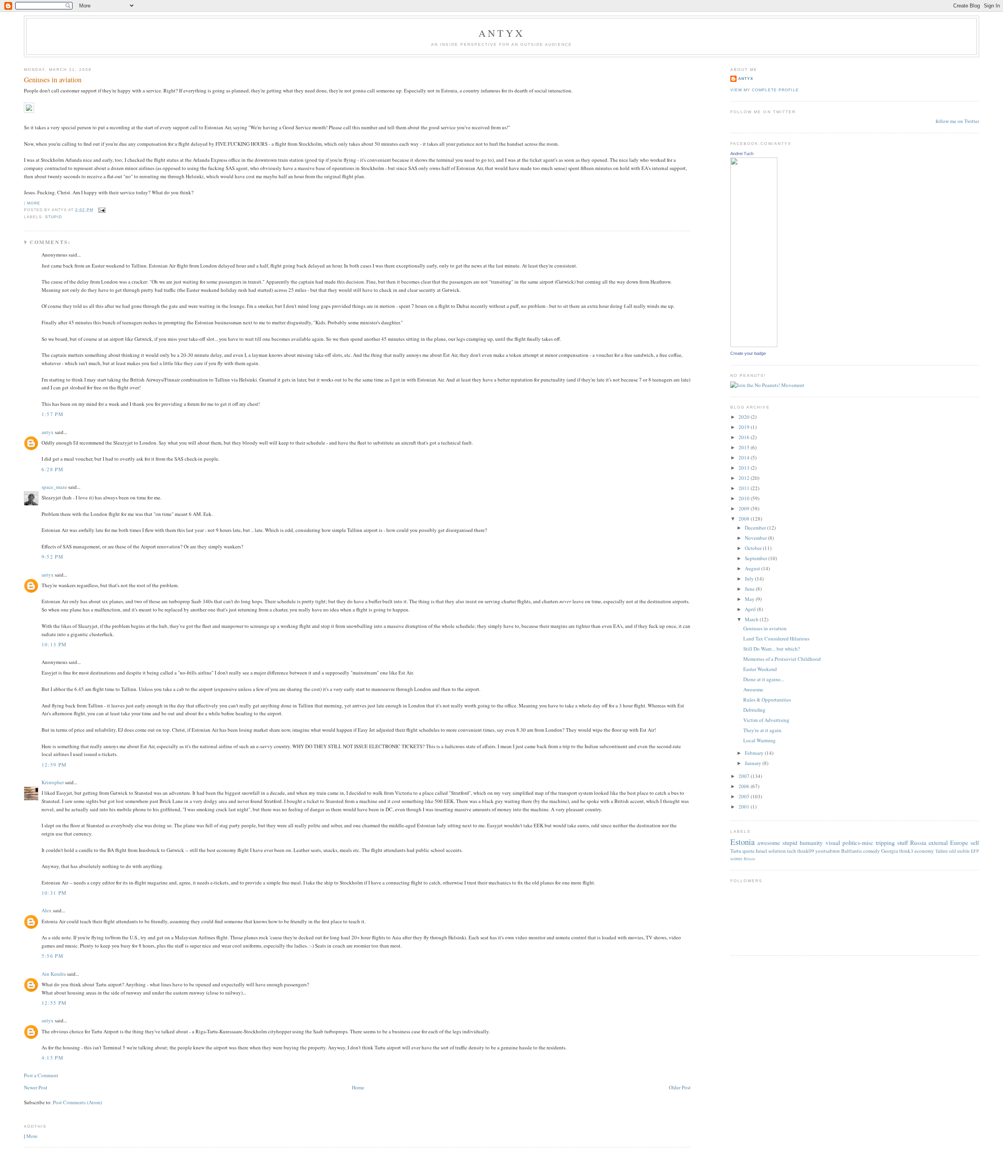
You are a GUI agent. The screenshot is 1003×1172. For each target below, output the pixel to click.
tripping (885, 842)
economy (924, 850)
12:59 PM (54, 764)
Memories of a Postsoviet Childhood (782, 658)
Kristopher (53, 782)
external (938, 842)
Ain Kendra (54, 973)
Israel (761, 850)
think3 (906, 850)
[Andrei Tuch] (753, 345)
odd (952, 851)
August (753, 568)
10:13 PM (54, 644)
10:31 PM (54, 892)
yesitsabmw (827, 850)
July (750, 578)
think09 (805, 850)
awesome (768, 842)
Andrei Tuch (741, 153)
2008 (745, 518)
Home (358, 1087)
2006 (745, 786)
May (750, 598)
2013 (745, 467)
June (750, 588)
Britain (749, 858)
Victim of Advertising (766, 719)
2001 (745, 806)
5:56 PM (52, 955)
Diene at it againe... (763, 679)
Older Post (680, 1087)
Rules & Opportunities (767, 699)
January (753, 763)
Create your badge (748, 353)
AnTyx (501, 33)
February (755, 752)
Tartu (735, 850)
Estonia (742, 841)
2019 (745, 426)
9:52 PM (52, 556)
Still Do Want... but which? (771, 648)
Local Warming (759, 740)
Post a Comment (41, 1075)
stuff (902, 842)
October (754, 548)
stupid (53, 217)
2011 (745, 488)
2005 (745, 796)
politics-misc (857, 842)
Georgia (889, 850)
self (974, 842)
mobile (963, 851)
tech (791, 850)
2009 (745, 508)
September (756, 558)
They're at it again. (762, 730)
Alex (47, 910)
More (33, 203)
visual (833, 842)
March (752, 619)
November (756, 537)
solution (777, 850)
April (751, 609)
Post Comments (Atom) (77, 1102)
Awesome (753, 689)
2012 (745, 477)
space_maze (54, 486)
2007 (745, 776)
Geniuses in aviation (52, 79)
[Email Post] (101, 210)
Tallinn (941, 851)
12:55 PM (54, 1002)
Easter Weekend (760, 669)
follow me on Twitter (957, 121)
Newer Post (35, 1087)
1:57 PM (52, 414)
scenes (736, 858)
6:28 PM (52, 469)
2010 (745, 498)
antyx (48, 432)
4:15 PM (52, 1057)
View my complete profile (764, 90)
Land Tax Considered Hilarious (776, 638)
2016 (745, 437)
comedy (871, 850)
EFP (975, 851)
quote (748, 850)
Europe (959, 842)
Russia (918, 842)
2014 (745, 457)
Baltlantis (851, 850)
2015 (745, 447)
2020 (745, 416)
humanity (811, 842)
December (756, 527)
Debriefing (754, 709)
